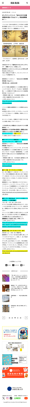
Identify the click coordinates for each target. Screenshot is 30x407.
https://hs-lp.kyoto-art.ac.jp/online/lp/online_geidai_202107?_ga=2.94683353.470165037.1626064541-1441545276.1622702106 (15, 225)
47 (17, 318)
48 (20, 318)
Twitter (9, 265)
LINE (24, 265)
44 (9, 318)
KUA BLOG (15, 3)
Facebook (17, 265)
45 (12, 318)
